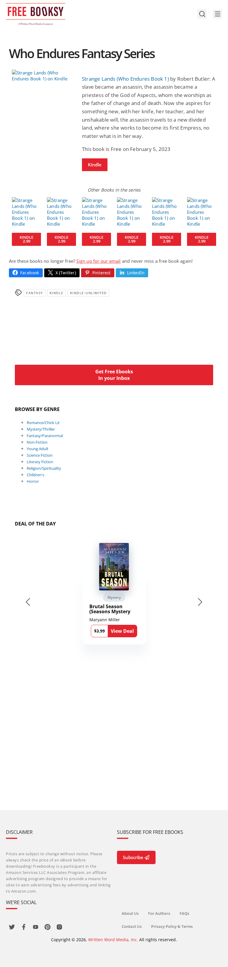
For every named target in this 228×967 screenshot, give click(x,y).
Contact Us (132, 926)
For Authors (159, 913)
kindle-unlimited (88, 293)
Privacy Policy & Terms (172, 926)
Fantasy (34, 293)
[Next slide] (200, 602)
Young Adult (37, 448)
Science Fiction (40, 455)
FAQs (184, 913)
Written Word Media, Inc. (113, 939)
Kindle (95, 165)
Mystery (114, 597)
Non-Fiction (37, 442)
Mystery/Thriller (41, 429)
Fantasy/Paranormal (45, 435)
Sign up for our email (98, 261)
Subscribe (133, 857)
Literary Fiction (40, 461)
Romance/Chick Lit (43, 422)
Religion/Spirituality (44, 468)
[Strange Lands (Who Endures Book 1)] (44, 76)
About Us (130, 913)
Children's (35, 474)
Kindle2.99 (26, 239)
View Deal (122, 631)
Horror (33, 481)
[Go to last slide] (28, 602)
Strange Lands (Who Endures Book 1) (125, 78)
